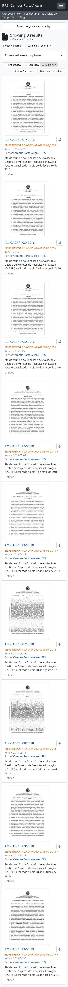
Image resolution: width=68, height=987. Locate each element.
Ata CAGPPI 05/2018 (19, 446)
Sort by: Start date (24, 70)
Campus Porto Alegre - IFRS (29, 153)
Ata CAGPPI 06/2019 (19, 949)
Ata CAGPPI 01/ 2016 (20, 140)
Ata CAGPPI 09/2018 (19, 846)
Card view (33, 64)
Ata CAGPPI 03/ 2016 (20, 342)
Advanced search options (23, 55)
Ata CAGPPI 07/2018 (19, 644)
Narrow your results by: (34, 26)
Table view (50, 64)
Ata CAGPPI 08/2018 (19, 743)
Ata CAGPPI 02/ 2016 (20, 243)
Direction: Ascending (51, 70)
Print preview (13, 64)
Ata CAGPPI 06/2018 (19, 545)
